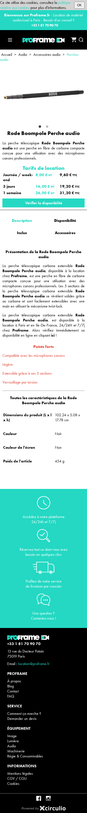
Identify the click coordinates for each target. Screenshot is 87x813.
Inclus (22, 232)
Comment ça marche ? (24, 713)
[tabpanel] (43, 94)
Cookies (13, 783)
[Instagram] (48, 798)
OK (79, 5)
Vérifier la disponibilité (43, 202)
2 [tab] (47, 126)
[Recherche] (81, 40)
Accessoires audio (46, 54)
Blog (10, 686)
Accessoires (65, 232)
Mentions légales (20, 773)
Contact (13, 691)
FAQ (10, 696)
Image (12, 735)
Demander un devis (21, 718)
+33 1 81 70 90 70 (44, 25)
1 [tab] (39, 126)
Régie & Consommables (25, 756)
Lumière (13, 740)
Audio (22, 54)
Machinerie (16, 751)
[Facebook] (38, 798)
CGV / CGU (17, 778)
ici (53, 335)
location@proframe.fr (34, 663)
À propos (14, 681)
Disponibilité (65, 220)
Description (22, 220)
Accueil (6, 54)
